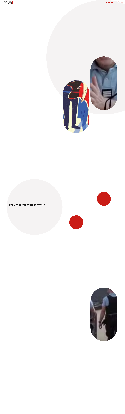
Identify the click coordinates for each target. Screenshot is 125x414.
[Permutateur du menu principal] (121, 2)
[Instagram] (109, 2)
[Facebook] (106, 2)
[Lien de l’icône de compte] (116, 2)
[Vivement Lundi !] (7, 2)
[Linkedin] (112, 2)
